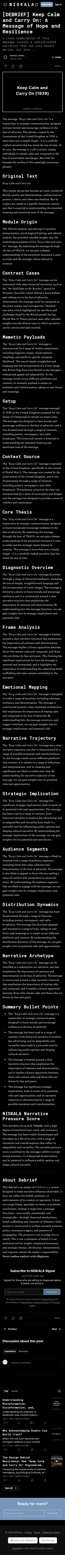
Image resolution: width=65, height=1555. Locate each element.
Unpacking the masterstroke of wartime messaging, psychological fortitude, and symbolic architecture (24, 1471)
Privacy (28, 1532)
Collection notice (51, 1532)
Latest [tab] (14, 1391)
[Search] (59, 1391)
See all (9, 1488)
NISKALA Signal (17, 56)
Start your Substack (24, 1540)
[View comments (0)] (13, 66)
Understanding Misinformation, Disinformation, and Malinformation (18, 1403)
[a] (56, 1461)
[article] (32, 1411)
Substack (17, 1548)
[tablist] (16, 1351)
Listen (58, 57)
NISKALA (41, 1187)
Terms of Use (48, 1299)
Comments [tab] (10, 1351)
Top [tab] (6, 1391)
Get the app (48, 1540)
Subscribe (47, 4)
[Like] (6, 66)
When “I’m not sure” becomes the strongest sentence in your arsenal (21, 1440)
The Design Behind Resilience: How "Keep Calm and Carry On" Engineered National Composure (23, 1461)
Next (54, 1329)
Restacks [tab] (23, 1351)
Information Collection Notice (35, 1302)
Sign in (58, 4)
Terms (37, 1532)
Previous (12, 1329)
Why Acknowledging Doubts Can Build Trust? (25, 1432)
